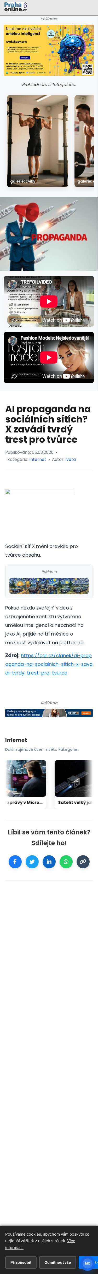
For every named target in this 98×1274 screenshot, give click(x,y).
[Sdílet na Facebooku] (15, 861)
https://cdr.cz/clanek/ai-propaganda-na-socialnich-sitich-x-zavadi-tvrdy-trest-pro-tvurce (49, 664)
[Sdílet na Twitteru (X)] (32, 861)
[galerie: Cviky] (37, 141)
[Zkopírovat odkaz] (83, 861)
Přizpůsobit (20, 1262)
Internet (37, 459)
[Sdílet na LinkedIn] (49, 861)
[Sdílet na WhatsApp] (66, 861)
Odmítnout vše (57, 1262)
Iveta (70, 459)
